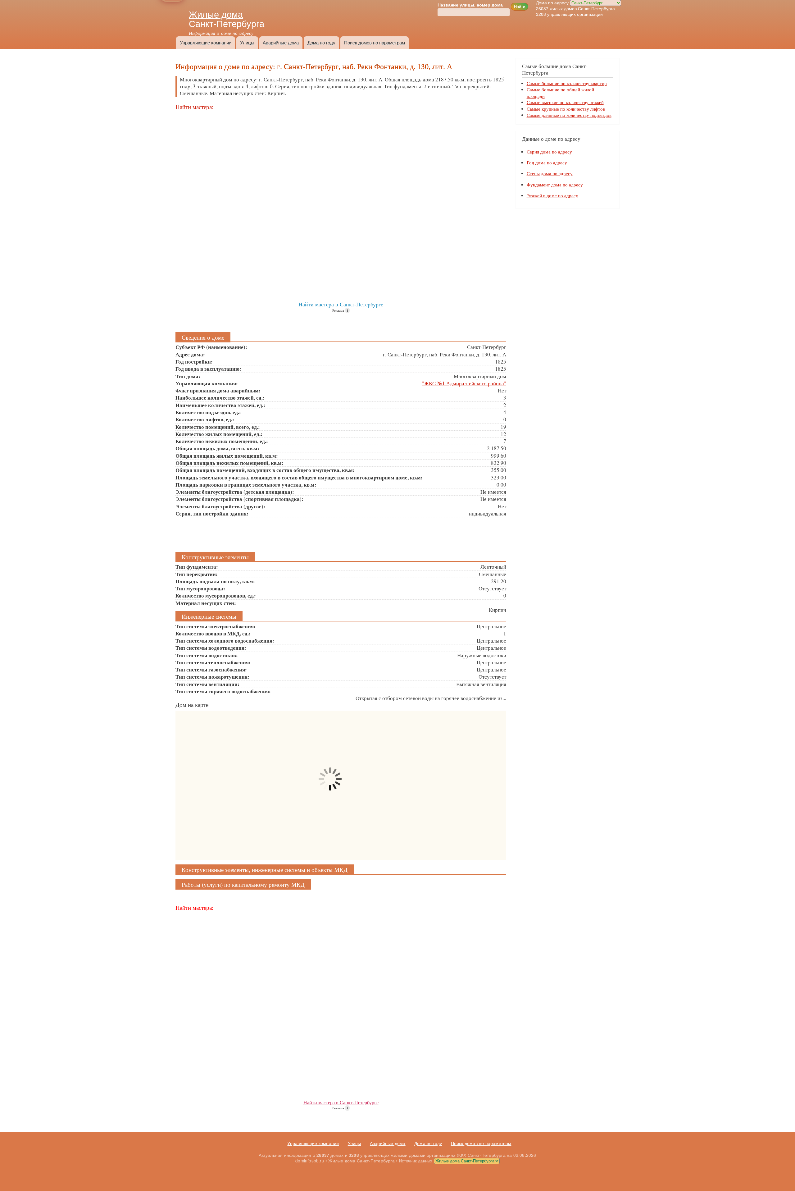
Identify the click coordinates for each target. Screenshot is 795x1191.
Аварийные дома (281, 42)
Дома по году (321, 42)
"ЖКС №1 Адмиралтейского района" (464, 383)
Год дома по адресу (547, 163)
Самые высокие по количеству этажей (565, 102)
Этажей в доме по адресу (552, 196)
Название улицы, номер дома (470, 5)
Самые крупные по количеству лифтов (566, 109)
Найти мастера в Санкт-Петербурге (340, 304)
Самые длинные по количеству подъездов (569, 115)
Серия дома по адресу (549, 151)
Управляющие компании (205, 42)
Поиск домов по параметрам (374, 42)
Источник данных (416, 1161)
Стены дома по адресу (550, 173)
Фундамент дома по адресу (555, 184)
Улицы (247, 42)
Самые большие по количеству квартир (567, 83)
